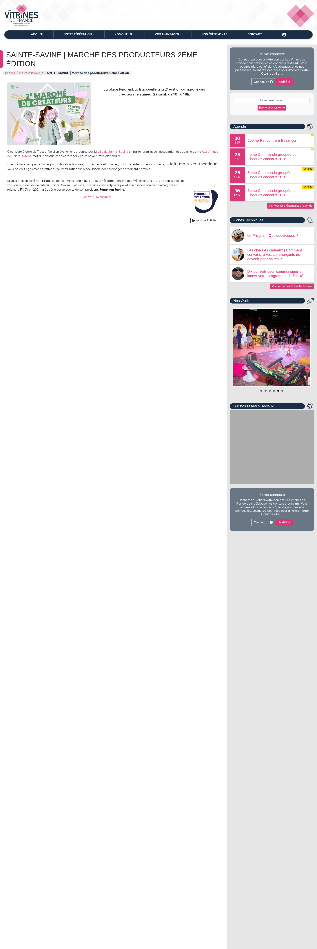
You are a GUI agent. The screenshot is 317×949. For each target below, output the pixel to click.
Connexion (262, 82)
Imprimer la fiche (205, 220)
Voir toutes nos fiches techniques (292, 286)
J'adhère (284, 82)
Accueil (37, 34)
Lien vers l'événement (96, 197)
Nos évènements (214, 34)
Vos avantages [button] (167, 34)
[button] (79, 34)
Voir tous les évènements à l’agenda (290, 205)
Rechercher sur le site (272, 107)
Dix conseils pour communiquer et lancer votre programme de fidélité (275, 273)
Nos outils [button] (123, 34)
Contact (254, 34)
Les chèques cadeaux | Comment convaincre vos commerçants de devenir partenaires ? (274, 254)
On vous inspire (29, 73)
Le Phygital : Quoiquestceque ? (272, 235)
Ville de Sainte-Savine (113, 151)
